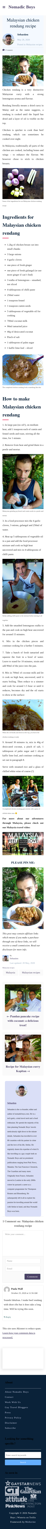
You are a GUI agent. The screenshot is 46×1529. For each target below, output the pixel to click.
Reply (8, 1317)
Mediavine (30, 1522)
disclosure (7, 949)
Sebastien (14, 958)
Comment (32, 1276)
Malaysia (10, 972)
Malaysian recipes (8, 968)
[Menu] (4, 7)
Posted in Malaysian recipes (29, 44)
